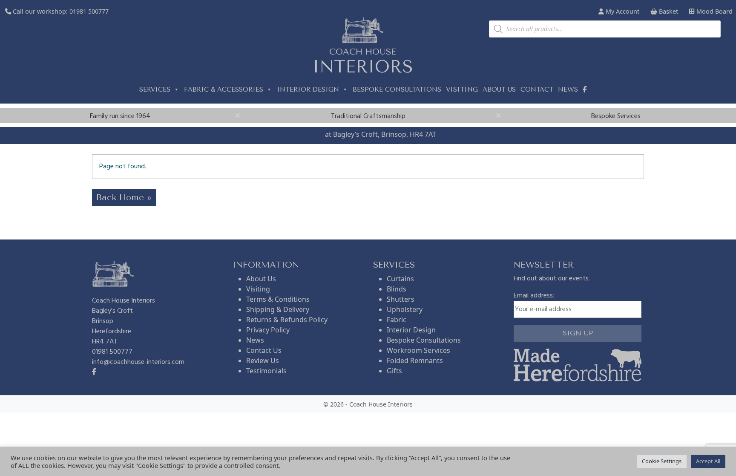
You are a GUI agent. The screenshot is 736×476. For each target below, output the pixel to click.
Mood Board (714, 11)
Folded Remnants (415, 360)
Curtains (400, 278)
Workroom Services (418, 350)
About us (499, 89)
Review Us (262, 360)
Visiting (462, 89)
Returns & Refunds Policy (287, 319)
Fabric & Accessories (223, 89)
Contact (536, 89)
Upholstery (405, 309)
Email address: (534, 296)
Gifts (394, 370)
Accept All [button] (708, 461)
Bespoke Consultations (397, 89)
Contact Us (264, 350)
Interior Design (308, 89)
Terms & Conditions (278, 299)
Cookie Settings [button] (661, 461)
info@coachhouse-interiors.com (138, 362)
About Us (261, 278)
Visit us (311, 134)
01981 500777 (89, 11)
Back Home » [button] (124, 197)
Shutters (400, 299)
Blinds (396, 289)
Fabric (396, 319)
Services (154, 89)
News (568, 89)
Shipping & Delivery (277, 309)
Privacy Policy (268, 330)
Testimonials (266, 370)
